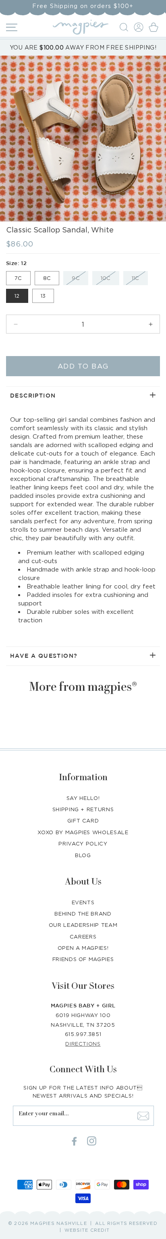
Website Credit (87, 1230)
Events (83, 902)
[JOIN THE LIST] (143, 1115)
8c (47, 278)
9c (80, 280)
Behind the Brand (82, 913)
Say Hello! (83, 798)
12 (17, 295)
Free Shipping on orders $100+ (83, 6)
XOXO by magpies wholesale (82, 832)
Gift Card (83, 820)
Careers (83, 936)
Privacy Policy (82, 843)
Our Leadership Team (83, 925)
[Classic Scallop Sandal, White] (83, 139)
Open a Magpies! (83, 948)
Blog (83, 855)
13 (43, 295)
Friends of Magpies (83, 959)
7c (18, 278)
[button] (125, 27)
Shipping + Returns (83, 809)
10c (110, 280)
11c (140, 280)
